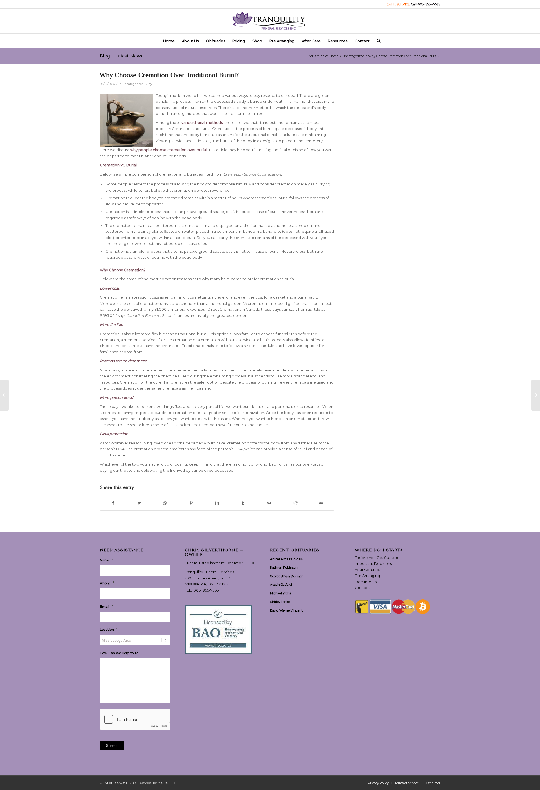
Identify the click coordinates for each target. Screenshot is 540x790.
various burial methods (202, 122)
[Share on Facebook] (113, 503)
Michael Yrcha (280, 593)
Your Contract (367, 569)
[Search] (377, 41)
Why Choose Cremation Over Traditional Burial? (169, 75)
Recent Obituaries (294, 550)
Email (106, 606)
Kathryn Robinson (284, 567)
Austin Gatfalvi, (281, 585)
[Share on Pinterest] (191, 503)
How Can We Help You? (120, 652)
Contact (362, 587)
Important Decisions (373, 563)
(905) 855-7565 (206, 590)
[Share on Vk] (269, 503)
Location (109, 629)
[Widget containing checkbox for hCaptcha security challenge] (135, 719)
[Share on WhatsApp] (165, 503)
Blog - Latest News (121, 56)
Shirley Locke (280, 602)
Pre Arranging (367, 575)
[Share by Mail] (321, 503)
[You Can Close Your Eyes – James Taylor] (4, 395)
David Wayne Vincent (286, 610)
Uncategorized (133, 84)
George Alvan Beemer (286, 576)
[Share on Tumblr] (243, 503)
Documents (366, 581)
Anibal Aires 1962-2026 (286, 559)
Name (106, 560)
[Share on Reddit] (295, 503)
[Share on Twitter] (139, 503)
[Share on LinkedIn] (217, 503)
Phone (107, 583)
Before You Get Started (376, 557)
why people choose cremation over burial (168, 149)
